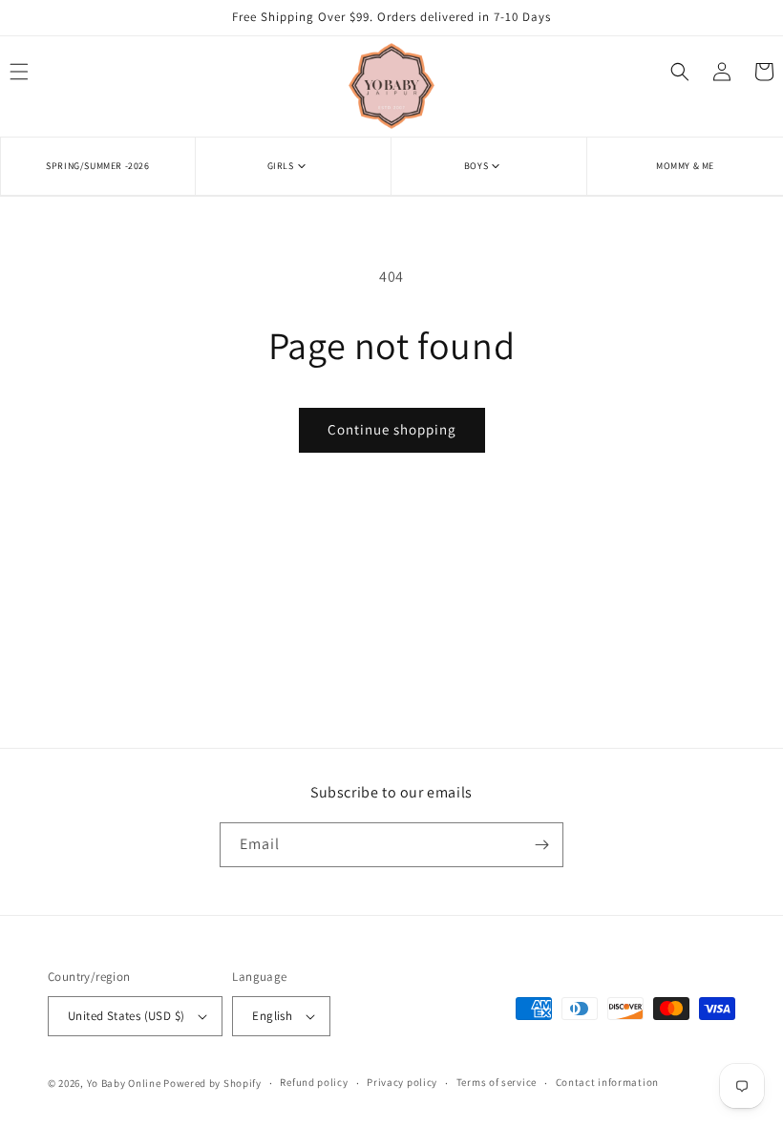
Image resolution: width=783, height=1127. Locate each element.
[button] (293, 165)
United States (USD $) (126, 1016)
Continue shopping (392, 429)
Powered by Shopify (212, 1083)
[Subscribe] (541, 844)
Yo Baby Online (124, 1083)
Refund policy (314, 1082)
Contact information (607, 1082)
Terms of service (496, 1082)
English (272, 1016)
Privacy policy (402, 1082)
